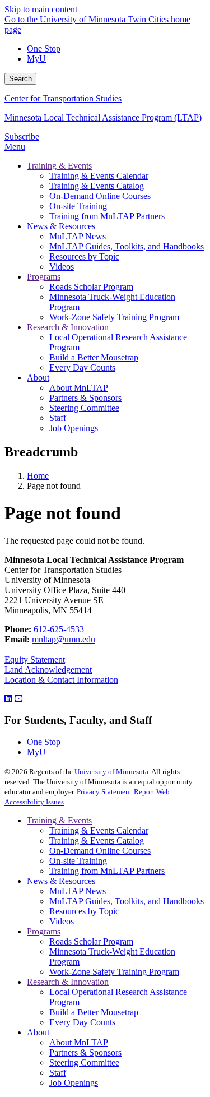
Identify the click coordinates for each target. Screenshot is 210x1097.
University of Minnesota (111, 771)
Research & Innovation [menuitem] (68, 327)
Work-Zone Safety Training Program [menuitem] (114, 317)
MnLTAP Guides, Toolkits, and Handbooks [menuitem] (126, 246)
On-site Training (78, 860)
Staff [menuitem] (57, 418)
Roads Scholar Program (91, 941)
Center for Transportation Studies (63, 98)
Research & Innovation (68, 982)
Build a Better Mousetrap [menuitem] (93, 357)
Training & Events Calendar (98, 830)
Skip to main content (40, 9)
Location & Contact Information (61, 679)
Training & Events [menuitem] (59, 165)
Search (20, 79)
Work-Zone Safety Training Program (114, 971)
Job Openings (73, 1082)
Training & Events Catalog (96, 840)
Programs (43, 931)
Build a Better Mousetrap (93, 1012)
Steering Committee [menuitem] (84, 408)
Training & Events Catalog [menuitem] (96, 186)
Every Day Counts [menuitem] (82, 367)
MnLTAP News (77, 891)
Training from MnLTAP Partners (107, 871)
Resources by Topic (84, 911)
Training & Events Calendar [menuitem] (98, 175)
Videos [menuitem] (61, 266)
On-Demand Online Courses (100, 850)
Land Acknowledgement (48, 669)
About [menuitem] (38, 377)
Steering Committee (84, 1062)
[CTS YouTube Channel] (18, 698)
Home (38, 475)
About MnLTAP (78, 1042)
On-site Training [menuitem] (78, 206)
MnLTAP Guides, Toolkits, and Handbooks (126, 901)
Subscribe (21, 136)
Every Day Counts (82, 1022)
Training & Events (59, 820)
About (38, 1032)
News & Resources (61, 881)
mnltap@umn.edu (63, 639)
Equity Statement (34, 659)
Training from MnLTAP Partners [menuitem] (107, 216)
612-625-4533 (59, 629)
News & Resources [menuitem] (61, 226)
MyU (36, 58)
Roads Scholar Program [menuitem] (91, 286)
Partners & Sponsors (85, 1052)
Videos (61, 921)
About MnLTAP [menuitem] (78, 387)
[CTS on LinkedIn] (8, 698)
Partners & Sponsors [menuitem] (85, 397)
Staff (57, 1072)
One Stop (43, 48)
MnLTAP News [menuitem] (77, 236)
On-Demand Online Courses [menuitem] (100, 196)
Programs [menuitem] (43, 276)
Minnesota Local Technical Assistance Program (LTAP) (103, 117)
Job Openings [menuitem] (73, 428)
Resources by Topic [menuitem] (84, 256)
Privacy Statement (104, 792)
